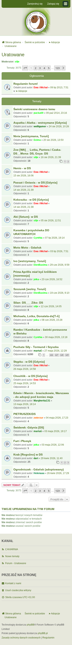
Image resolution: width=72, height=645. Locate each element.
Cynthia (38, 237)
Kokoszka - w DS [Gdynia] (31, 199)
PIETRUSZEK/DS (24, 414)
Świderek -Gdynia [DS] (28, 427)
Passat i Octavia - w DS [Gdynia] (35, 182)
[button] (25, 68)
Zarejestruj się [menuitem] (35, 3)
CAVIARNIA (11, 549)
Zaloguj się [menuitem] (53, 3)
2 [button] (35, 68)
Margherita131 (42, 400)
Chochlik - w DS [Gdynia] (30, 376)
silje (17, 61)
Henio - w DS (22, 168)
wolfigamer (40, 126)
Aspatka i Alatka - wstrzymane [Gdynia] (40, 122)
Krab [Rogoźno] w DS (28, 454)
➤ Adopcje (21, 91)
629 (67, 355)
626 (51, 355)
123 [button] (57, 68)
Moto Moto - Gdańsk (27, 247)
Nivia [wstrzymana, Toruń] (31, 136)
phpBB (30, 624)
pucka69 (38, 113)
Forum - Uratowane (15, 563)
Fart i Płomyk (22, 441)
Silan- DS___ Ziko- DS (28, 302)
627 (56, 355)
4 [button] (44, 68)
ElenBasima (40, 264)
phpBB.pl (43, 633)
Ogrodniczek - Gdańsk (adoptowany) (38, 469)
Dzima (37, 140)
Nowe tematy (12, 556)
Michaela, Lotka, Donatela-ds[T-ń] (36, 316)
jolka (36, 279)
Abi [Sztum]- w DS (25, 216)
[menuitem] (21, 638)
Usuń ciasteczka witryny (18, 590)
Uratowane (13, 54)
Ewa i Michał (41, 87)
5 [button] (48, 68)
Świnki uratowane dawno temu (34, 109)
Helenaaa (39, 473)
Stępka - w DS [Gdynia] (29, 361)
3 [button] (40, 68)
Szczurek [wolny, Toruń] (29, 289)
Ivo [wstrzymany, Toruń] (29, 261)
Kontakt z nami (13, 583)
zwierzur (38, 417)
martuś (38, 350)
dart (36, 458)
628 (61, 355)
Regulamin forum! (25, 83)
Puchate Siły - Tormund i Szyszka (36, 347)
